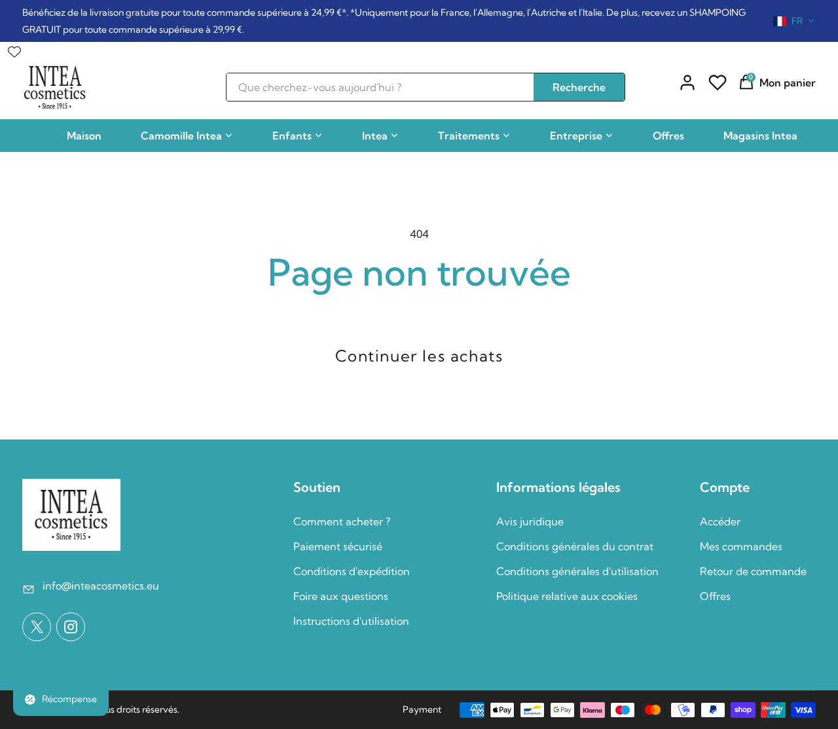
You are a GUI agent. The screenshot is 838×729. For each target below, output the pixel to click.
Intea (375, 135)
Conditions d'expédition (351, 571)
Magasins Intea (760, 135)
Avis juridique (530, 521)
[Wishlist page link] (14, 48)
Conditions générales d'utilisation (577, 571)
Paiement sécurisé (337, 546)
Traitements (469, 135)
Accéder (720, 521)
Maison (84, 135)
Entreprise (576, 135)
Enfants (292, 135)
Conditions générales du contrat (574, 546)
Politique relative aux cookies (567, 596)
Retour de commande (753, 571)
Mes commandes (741, 546)
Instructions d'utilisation (351, 620)
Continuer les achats (419, 355)
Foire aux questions (340, 596)
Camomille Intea (181, 135)
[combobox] (794, 21)
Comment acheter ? (341, 521)
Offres (668, 135)
